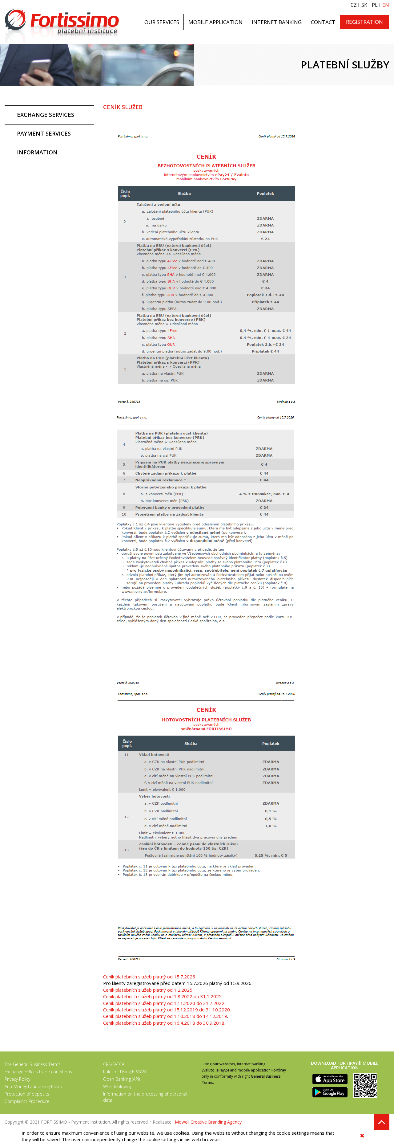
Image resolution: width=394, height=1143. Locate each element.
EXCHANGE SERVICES (45, 114)
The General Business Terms (33, 1064)
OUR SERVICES (161, 22)
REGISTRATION (364, 21)
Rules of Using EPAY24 (125, 1072)
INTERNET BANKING (277, 22)
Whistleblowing (117, 1086)
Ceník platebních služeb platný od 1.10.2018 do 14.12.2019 (165, 1016)
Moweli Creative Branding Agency (208, 1122)
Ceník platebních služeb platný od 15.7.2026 (149, 977)
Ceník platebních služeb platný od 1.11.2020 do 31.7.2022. (164, 1003)
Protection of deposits (27, 1094)
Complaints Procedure (27, 1101)
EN (385, 5)
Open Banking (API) (121, 1079)
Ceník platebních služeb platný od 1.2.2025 (148, 990)
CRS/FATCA (113, 1064)
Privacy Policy (17, 1079)
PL (375, 5)
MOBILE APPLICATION (215, 22)
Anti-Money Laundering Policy (33, 1086)
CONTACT (323, 22)
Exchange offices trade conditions (38, 1072)
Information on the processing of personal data (145, 1097)
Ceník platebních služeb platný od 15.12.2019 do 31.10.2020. (167, 1009)
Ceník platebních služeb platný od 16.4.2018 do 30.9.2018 (163, 1023)
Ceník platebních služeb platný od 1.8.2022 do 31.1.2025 (162, 996)
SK (364, 5)
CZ (354, 5)
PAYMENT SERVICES (44, 133)
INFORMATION (37, 152)
